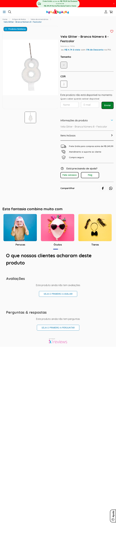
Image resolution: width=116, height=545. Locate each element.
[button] (4, 12)
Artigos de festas (19, 19)
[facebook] (103, 188)
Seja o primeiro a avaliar (58, 294)
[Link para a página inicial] (4, 19)
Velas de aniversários (39, 19)
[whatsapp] (111, 188)
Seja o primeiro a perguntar (58, 327)
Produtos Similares (17, 29)
